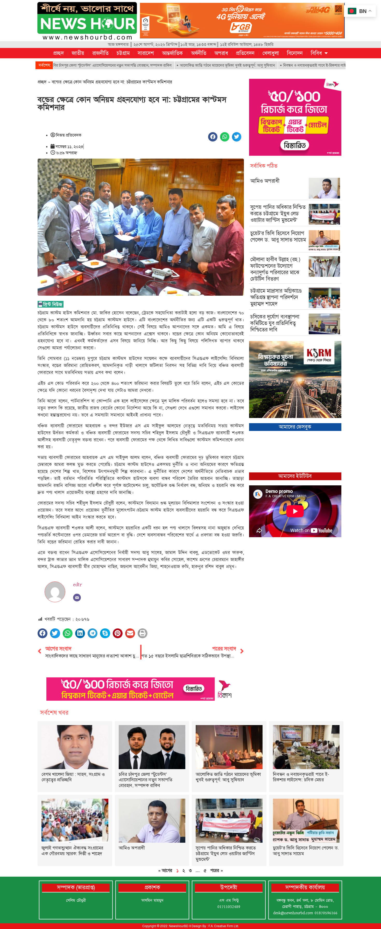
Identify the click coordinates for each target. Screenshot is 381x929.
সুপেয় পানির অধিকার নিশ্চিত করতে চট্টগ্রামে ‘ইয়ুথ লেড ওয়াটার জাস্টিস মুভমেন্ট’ (278, 213)
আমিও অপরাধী (264, 181)
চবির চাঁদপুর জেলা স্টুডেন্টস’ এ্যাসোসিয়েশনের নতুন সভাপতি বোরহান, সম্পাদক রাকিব (78, 65)
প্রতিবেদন (245, 53)
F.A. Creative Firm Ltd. (223, 926)
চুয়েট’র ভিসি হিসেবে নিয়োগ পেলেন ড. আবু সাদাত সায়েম (278, 236)
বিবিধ (316, 53)
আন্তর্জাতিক (172, 53)
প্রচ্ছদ (58, 53)
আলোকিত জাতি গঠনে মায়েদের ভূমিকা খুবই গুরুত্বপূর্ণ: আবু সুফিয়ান (194, 65)
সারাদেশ (146, 53)
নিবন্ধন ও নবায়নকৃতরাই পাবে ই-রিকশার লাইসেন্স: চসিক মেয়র (293, 65)
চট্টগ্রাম (123, 53)
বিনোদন (295, 53)
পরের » (216, 870)
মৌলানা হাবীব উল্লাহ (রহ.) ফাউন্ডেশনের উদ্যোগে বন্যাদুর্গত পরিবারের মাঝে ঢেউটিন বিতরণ (275, 269)
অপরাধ (221, 53)
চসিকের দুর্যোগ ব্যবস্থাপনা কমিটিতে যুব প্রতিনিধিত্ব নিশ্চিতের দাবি (274, 323)
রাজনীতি (100, 53)
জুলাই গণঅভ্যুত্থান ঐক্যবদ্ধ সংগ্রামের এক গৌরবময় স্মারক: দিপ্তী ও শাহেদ (72, 851)
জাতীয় (78, 53)
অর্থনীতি (198, 53)
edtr (77, 584)
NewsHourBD (178, 926)
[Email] (77, 597)
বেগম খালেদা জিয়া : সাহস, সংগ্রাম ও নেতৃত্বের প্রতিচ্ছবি (73, 777)
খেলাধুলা (271, 53)
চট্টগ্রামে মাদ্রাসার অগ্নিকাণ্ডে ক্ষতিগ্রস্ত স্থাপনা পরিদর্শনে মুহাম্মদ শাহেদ (276, 297)
